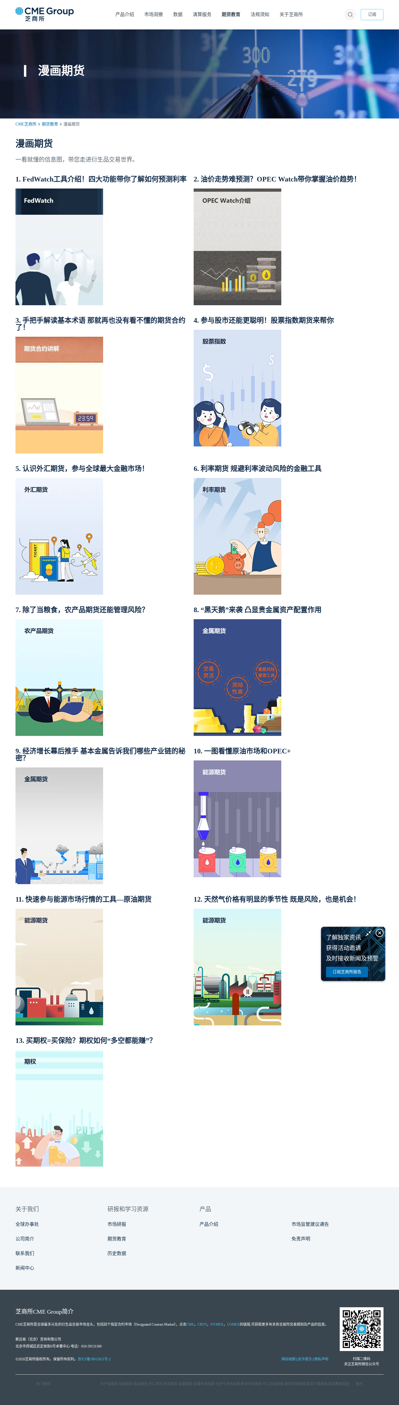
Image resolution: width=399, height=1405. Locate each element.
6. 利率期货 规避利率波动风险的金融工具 (258, 468)
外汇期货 (156, 1384)
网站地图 (289, 1359)
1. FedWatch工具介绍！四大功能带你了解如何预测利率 (101, 179)
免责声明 (301, 1238)
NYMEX (216, 1324)
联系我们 (24, 1253)
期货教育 (50, 124)
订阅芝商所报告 (347, 972)
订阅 (372, 14)
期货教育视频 (338, 1384)
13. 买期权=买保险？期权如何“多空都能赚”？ (85, 1040)
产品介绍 (209, 1224)
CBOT (202, 1324)
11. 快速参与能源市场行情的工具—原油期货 (83, 899)
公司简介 (24, 1238)
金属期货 (185, 1384)
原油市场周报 (251, 1384)
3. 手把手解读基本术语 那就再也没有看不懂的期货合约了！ (100, 324)
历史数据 (116, 1253)
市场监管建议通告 (310, 1224)
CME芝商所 (26, 124)
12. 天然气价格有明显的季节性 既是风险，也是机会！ (277, 899)
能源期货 (126, 1384)
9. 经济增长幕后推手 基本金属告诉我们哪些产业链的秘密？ (100, 755)
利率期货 (171, 1384)
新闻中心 (24, 1268)
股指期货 (141, 1384)
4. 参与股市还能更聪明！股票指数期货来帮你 (264, 320)
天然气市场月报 (227, 1384)
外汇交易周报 (273, 1384)
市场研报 (116, 1224)
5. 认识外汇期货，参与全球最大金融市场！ (82, 468)
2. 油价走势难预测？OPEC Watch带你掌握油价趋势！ (277, 179)
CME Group (47, 1311)
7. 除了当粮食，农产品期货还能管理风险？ (82, 609)
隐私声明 (321, 1359)
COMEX (233, 1324)
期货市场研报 (295, 1384)
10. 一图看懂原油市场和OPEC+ (242, 751)
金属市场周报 (203, 1384)
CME (190, 1324)
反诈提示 (305, 1359)
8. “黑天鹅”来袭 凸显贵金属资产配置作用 (258, 609)
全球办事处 (27, 1224)
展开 (359, 1384)
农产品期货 (109, 1384)
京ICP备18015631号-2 (94, 1359)
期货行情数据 (316, 1384)
